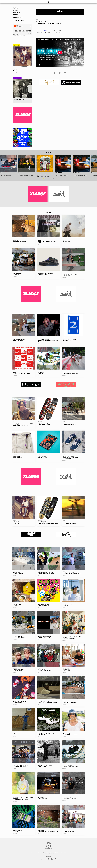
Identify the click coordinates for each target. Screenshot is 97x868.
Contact (33, 852)
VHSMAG (14, 35)
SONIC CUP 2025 (18, 20)
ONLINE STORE (18, 17)
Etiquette (56, 852)
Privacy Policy (41, 852)
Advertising (63, 852)
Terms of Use (48, 852)
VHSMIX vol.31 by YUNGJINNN (21, 35)
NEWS (37, 19)
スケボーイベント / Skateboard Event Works (48, 853)
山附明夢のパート (46, 30)
